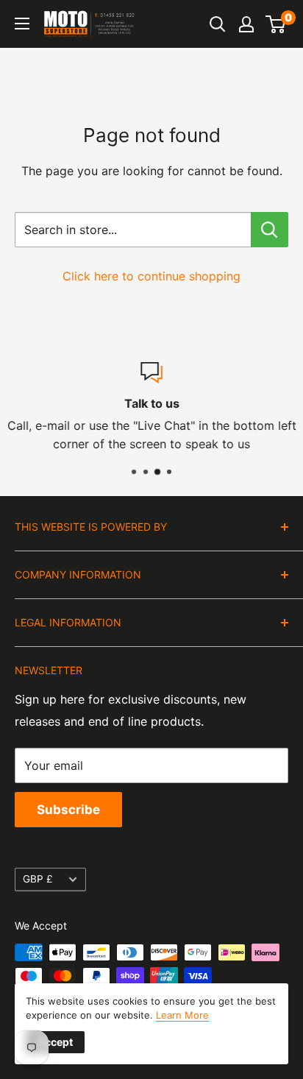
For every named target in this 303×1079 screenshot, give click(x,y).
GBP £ (38, 879)
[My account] (246, 24)
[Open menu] (22, 23)
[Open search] (218, 24)
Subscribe (68, 809)
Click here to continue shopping (151, 276)
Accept (55, 1042)
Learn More (182, 1015)
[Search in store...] (269, 229)
